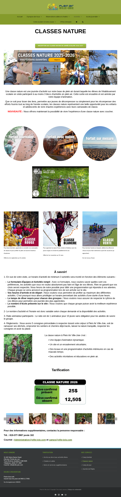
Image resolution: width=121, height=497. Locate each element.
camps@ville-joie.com (60, 440)
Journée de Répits (88, 469)
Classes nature (87, 461)
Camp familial (87, 457)
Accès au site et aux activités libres (56, 457)
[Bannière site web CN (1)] (60, 51)
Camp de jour (87, 465)
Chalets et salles (49, 461)
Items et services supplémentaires (55, 465)
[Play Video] (60, 182)
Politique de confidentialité (74, 489)
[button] (82, 21)
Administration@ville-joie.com (30, 440)
